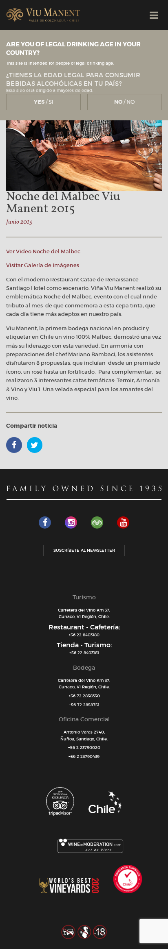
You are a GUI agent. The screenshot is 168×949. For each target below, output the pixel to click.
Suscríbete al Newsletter (84, 550)
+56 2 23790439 (84, 756)
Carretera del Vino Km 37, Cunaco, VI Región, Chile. (84, 613)
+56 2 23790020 (84, 747)
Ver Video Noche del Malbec (43, 251)
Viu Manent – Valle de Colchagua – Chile (43, 15)
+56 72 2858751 (84, 704)
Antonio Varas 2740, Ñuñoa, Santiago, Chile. (84, 735)
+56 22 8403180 (84, 635)
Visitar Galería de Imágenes (42, 265)
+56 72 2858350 (84, 696)
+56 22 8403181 (84, 652)
